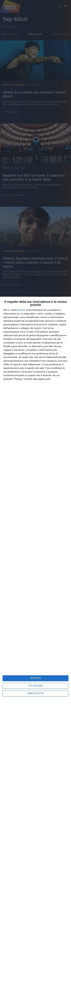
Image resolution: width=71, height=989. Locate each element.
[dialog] (35, 643)
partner (22, 310)
